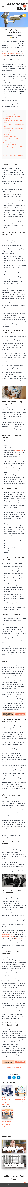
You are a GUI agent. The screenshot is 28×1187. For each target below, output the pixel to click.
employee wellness (7, 934)
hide (11, 111)
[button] (3, 6)
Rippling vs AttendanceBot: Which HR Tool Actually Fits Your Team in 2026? (7, 1101)
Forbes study (19, 938)
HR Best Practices (15, 1067)
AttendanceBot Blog (14, 1178)
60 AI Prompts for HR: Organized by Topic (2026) (20, 1099)
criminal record (19, 450)
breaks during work (8, 936)
